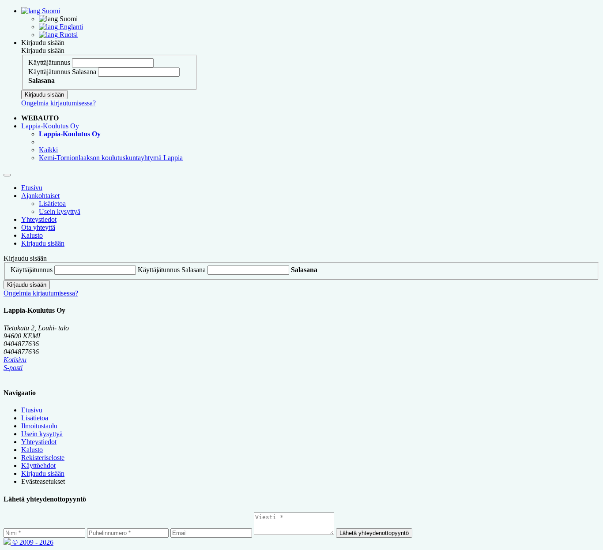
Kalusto (32, 235)
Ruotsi (68, 34)
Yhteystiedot (39, 219)
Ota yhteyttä (38, 227)
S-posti (13, 367)
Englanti (70, 26)
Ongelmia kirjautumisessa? (58, 103)
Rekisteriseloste (42, 457)
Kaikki (48, 149)
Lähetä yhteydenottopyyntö (374, 533)
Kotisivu (15, 359)
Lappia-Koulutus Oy (50, 126)
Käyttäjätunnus (49, 62)
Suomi (50, 11)
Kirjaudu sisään (42, 42)
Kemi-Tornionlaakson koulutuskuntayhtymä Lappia (111, 157)
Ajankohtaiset (40, 195)
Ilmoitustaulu (39, 426)
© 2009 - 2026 (32, 542)
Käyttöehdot (38, 465)
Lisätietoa (52, 203)
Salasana (84, 71)
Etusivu (31, 187)
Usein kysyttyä (59, 211)
